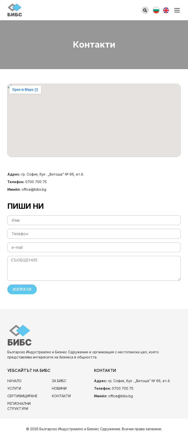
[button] (145, 10)
